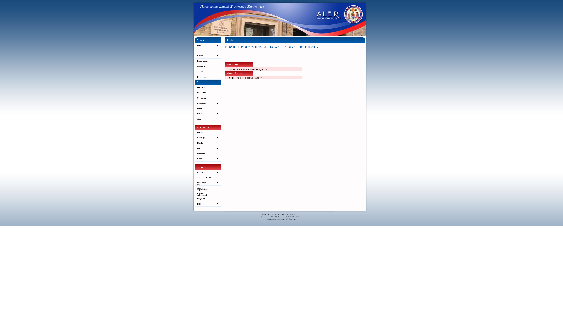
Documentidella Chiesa (202, 184)
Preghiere (201, 199)
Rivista (200, 143)
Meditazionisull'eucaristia (202, 194)
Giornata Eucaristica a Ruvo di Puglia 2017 (248, 69)
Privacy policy (202, 77)
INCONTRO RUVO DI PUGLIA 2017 (245, 78)
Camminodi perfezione (202, 189)
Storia (199, 51)
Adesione (201, 72)
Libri (199, 204)
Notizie (200, 133)
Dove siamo (202, 87)
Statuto (200, 56)
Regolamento (202, 61)
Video (199, 159)
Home (199, 45)
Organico (201, 66)
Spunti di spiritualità (205, 178)
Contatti (200, 119)
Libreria (200, 114)
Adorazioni (201, 172)
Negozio (200, 109)
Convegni (201, 138)
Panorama (201, 93)
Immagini (201, 154)
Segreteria (201, 98)
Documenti (201, 148)
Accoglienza (202, 103)
